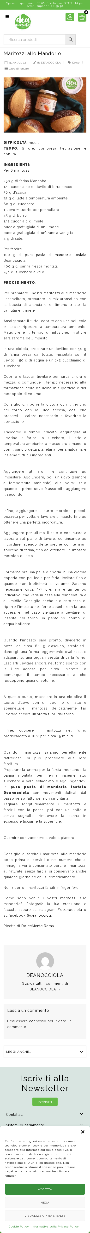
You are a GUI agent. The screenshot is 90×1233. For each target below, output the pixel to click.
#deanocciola (70, 910)
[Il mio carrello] (81, 18)
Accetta (45, 1189)
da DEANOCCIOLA (49, 62)
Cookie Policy (19, 1226)
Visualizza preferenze (45, 1215)
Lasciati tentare (19, 68)
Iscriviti (45, 1102)
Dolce (75, 62)
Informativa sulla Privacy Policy (55, 1226)
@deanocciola (39, 915)
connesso (37, 1021)
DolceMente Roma (37, 926)
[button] (82, 1131)
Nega (45, 1202)
